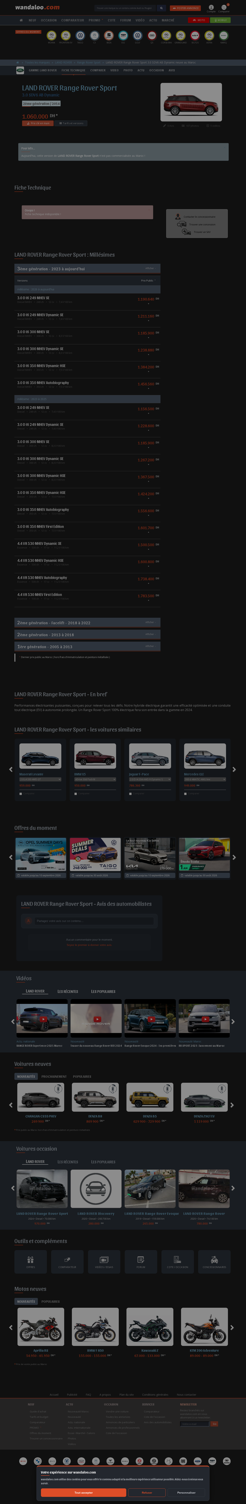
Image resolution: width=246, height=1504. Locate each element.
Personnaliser (186, 1492)
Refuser (147, 1492)
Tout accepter (84, 1492)
